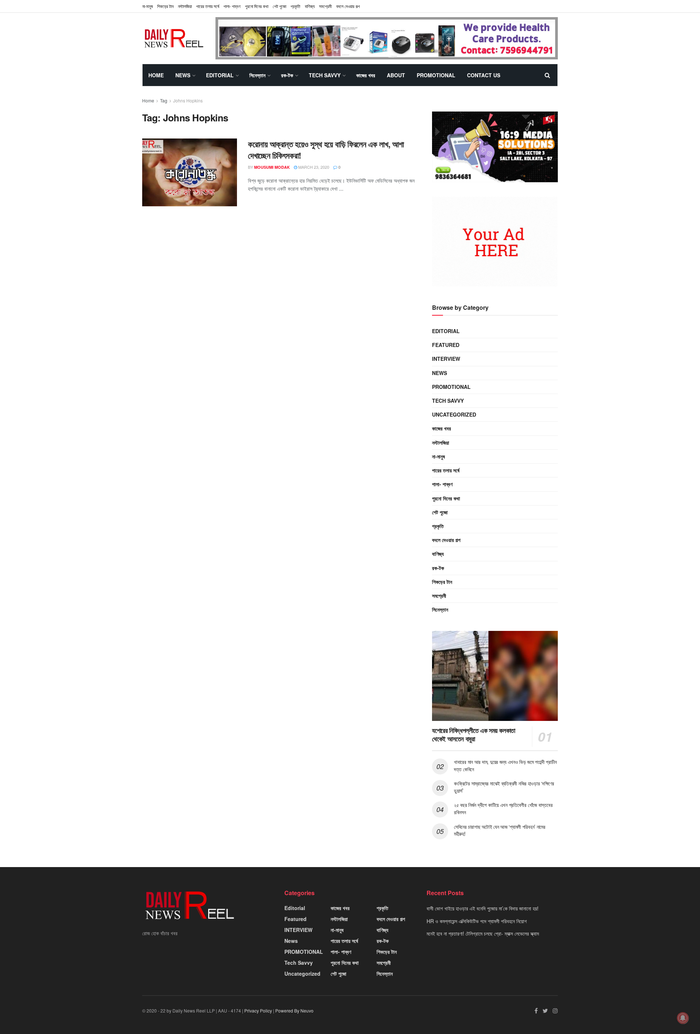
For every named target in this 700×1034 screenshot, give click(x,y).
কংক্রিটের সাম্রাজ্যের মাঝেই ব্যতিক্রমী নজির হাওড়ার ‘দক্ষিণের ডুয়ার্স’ (504, 787)
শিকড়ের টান (165, 6)
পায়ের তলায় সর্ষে (445, 470)
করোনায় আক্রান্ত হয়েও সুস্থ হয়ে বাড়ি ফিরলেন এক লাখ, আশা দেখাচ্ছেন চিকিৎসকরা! (326, 149)
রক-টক (287, 75)
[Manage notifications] (683, 1018)
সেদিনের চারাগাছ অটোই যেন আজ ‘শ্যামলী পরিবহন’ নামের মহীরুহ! (499, 830)
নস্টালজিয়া (185, 6)
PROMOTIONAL (436, 75)
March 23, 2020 (313, 167)
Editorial (220, 75)
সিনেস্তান (257, 75)
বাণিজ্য (310, 6)
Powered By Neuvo (294, 1010)
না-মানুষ (147, 6)
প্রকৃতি (295, 6)
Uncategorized (454, 414)
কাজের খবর (365, 75)
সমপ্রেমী (325, 6)
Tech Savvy (325, 75)
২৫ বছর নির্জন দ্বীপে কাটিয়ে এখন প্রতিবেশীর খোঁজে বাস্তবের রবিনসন (503, 808)
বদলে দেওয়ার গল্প (348, 6)
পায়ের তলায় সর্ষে (207, 6)
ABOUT (396, 75)
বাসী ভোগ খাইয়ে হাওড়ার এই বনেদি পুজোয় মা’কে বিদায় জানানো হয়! (482, 908)
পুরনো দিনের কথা (256, 6)
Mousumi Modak (272, 167)
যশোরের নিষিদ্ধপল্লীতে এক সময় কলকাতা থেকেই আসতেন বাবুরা (473, 735)
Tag (163, 100)
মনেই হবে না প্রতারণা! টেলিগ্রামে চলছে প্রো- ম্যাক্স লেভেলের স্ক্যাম (483, 933)
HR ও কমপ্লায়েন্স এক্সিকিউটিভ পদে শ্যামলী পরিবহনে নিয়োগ (477, 921)
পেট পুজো (279, 6)
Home (156, 75)
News (182, 75)
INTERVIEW (446, 358)
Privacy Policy (258, 1010)
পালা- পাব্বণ (232, 6)
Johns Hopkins (188, 100)
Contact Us (483, 75)
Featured (445, 344)
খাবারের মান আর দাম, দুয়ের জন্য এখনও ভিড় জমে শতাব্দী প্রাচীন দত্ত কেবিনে (505, 765)
